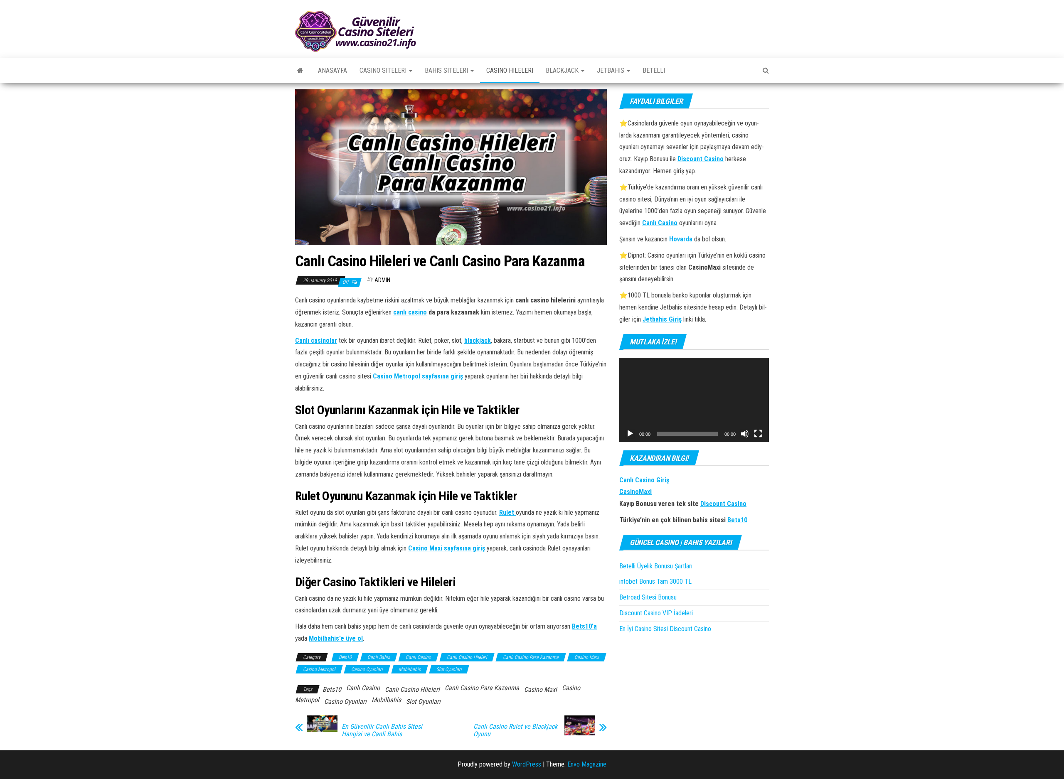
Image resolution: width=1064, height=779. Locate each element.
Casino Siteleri (384, 70)
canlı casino (410, 312)
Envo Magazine (586, 764)
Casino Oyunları (367, 669)
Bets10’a (584, 626)
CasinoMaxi (635, 492)
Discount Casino (723, 504)
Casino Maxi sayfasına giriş (446, 548)
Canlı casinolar (316, 340)
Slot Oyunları (449, 669)
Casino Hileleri (509, 70)
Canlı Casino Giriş (644, 480)
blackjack (477, 340)
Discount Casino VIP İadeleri (656, 613)
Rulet (507, 512)
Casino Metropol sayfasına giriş (418, 376)
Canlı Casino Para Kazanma (531, 657)
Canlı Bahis (378, 657)
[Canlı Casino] (300, 70)
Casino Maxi (586, 657)
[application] (694, 400)
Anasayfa (332, 70)
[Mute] (745, 434)
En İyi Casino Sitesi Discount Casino (665, 629)
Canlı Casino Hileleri (467, 657)
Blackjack (563, 70)
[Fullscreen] (758, 434)
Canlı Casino (418, 657)
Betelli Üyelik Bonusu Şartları (656, 566)
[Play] (630, 434)
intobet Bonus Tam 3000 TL (655, 581)
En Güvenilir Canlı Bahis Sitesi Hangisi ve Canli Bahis (382, 730)
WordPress (526, 764)
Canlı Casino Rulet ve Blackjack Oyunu (515, 730)
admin (382, 280)
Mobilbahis (410, 669)
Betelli (654, 70)
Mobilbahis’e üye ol (336, 638)
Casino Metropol (319, 669)
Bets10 (345, 657)
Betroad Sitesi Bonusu (648, 597)
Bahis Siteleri (447, 70)
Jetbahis (611, 70)
